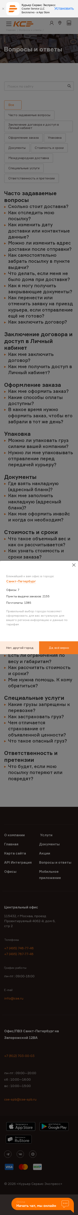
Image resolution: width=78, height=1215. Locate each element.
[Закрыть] (3, 8)
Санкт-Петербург (21, 581)
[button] (42, 1205)
